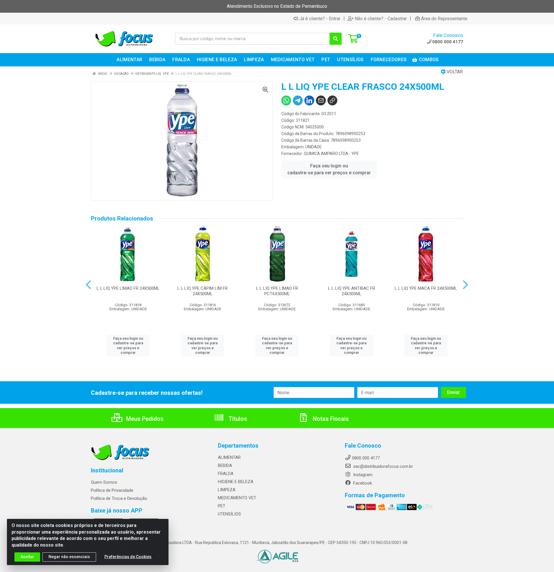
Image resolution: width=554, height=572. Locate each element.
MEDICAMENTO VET (237, 497)
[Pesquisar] (336, 39)
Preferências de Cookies (127, 556)
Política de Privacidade (112, 490)
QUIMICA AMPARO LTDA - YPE (331, 153)
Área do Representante (444, 18)
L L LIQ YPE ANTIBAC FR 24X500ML (351, 291)
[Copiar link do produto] (332, 100)
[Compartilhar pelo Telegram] (298, 100)
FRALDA (225, 473)
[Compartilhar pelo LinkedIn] (309, 100)
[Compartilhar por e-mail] (321, 100)
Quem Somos (104, 482)
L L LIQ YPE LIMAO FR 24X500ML (128, 288)
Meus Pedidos (144, 418)
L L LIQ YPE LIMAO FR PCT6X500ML (277, 291)
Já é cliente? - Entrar (319, 18)
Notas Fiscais (330, 418)
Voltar (454, 71)
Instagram (362, 474)
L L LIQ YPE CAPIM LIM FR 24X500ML (202, 291)
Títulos (237, 418)
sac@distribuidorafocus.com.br (382, 466)
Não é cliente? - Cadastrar (381, 18)
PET (221, 506)
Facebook (362, 483)
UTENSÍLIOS (229, 514)
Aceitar (27, 556)
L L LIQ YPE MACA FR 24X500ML (426, 288)
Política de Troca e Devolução (119, 498)
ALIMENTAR (229, 457)
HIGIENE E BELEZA (235, 481)
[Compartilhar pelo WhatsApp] (286, 100)
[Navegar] (88, 285)
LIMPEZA (226, 489)
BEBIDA (225, 465)
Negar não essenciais (69, 556)
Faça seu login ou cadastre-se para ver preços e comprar (329, 169)
